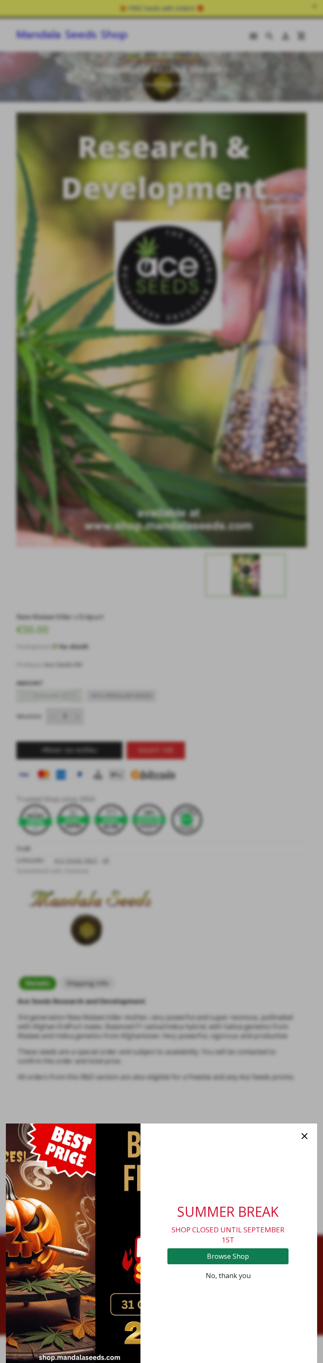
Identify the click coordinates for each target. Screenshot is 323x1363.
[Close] (304, 1136)
